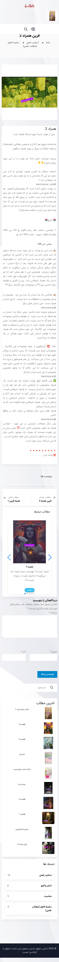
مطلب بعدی (45, 499)
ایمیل (53, 647)
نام (23, 647)
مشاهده (29, 586)
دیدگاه (53, 609)
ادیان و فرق (46, 881)
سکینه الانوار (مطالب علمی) (22, 44)
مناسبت (48, 892)
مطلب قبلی (14, 499)
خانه (48, 42)
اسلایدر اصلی (32, 42)
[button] (34, 589)
